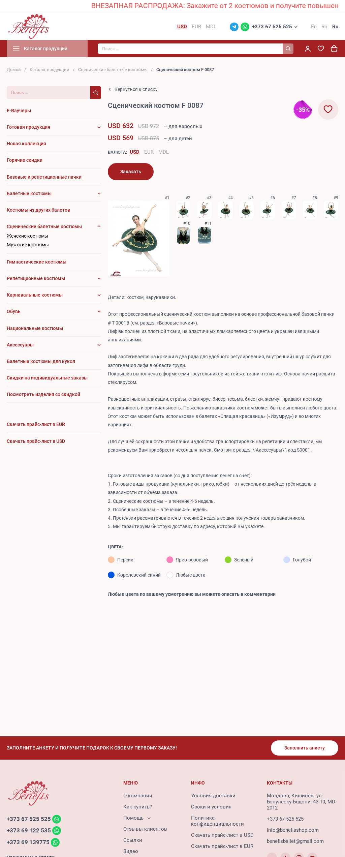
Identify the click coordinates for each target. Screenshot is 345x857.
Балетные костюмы (29, 193)
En (314, 27)
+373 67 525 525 (272, 27)
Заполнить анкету (304, 748)
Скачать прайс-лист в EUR (222, 846)
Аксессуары (20, 344)
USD (134, 152)
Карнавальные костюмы (35, 295)
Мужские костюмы (28, 244)
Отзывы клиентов (145, 829)
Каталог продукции (49, 69)
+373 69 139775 (28, 842)
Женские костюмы (27, 236)
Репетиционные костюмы (36, 278)
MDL (163, 152)
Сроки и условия (211, 807)
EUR (149, 152)
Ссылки (132, 840)
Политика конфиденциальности (217, 821)
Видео (130, 851)
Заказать (130, 171)
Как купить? (137, 807)
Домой (14, 69)
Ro (324, 27)
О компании (137, 796)
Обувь (14, 311)
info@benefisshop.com (293, 830)
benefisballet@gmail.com (295, 841)
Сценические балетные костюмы (113, 69)
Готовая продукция (28, 127)
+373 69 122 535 (29, 830)
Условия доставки (213, 796)
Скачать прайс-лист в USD (222, 835)
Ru (335, 27)
